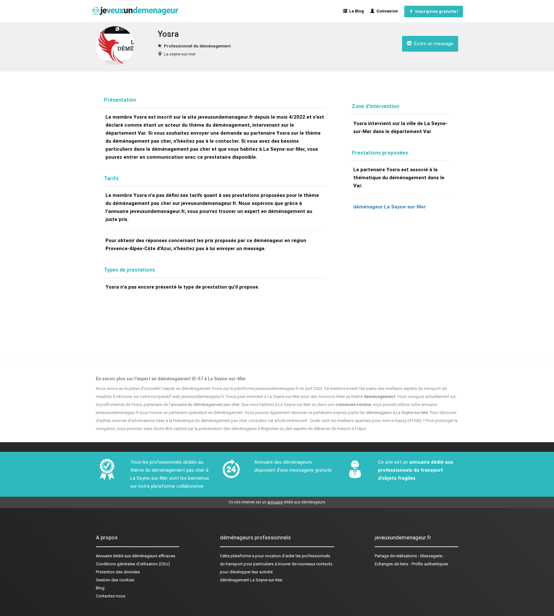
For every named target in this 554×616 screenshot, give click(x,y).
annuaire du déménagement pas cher (205, 404)
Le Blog (355, 11)
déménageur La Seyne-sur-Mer (389, 207)
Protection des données (118, 572)
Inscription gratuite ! (435, 11)
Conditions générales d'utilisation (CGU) (133, 563)
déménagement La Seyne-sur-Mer (251, 580)
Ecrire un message (432, 43)
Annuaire (104, 555)
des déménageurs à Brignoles (251, 428)
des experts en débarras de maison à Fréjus (325, 428)
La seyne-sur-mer (180, 54)
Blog (100, 588)
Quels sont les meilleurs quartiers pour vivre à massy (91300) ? (367, 420)
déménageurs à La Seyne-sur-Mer (397, 412)
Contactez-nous (110, 596)
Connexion (386, 11)
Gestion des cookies (115, 580)
